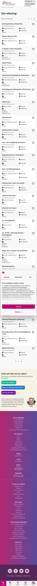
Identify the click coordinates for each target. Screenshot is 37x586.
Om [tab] (30, 277)
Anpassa (17, 312)
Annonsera (27, 1)
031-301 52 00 (28, 5)
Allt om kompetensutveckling (18, 524)
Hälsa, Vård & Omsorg (18, 530)
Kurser (18, 496)
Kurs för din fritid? (7, 393)
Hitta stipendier (18, 424)
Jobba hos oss (18, 442)
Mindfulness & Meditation (18, 556)
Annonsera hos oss (18, 486)
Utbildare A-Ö (18, 428)
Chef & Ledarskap (18, 526)
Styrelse (18, 440)
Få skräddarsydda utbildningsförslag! (18, 538)
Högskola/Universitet (19, 504)
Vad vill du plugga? (8, 382)
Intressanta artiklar (18, 426)
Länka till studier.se (18, 490)
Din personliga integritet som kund (18, 450)
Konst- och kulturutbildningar (18, 514)
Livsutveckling (18, 552)
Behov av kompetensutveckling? (12, 387)
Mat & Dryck (18, 550)
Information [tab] (18, 277)
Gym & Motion (18, 546)
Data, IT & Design (18, 528)
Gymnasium (18, 512)
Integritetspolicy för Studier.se (18, 448)
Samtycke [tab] (7, 277)
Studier (18, 492)
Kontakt (18, 438)
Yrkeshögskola (18, 506)
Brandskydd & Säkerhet (18, 534)
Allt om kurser (18, 544)
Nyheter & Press (18, 444)
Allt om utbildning (18, 420)
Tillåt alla (18, 306)
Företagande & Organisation (18, 532)
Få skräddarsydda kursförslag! (18, 558)
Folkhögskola (18, 510)
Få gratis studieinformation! (18, 518)
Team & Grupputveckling (18, 536)
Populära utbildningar (18, 422)
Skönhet (19, 554)
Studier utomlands (18, 516)
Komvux (18, 508)
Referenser (18, 488)
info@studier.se (18, 461)
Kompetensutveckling (18, 494)
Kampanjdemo (18, 498)
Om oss (18, 436)
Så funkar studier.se (30, 4)
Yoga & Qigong (18, 548)
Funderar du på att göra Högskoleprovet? (18, 430)
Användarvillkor (18, 446)
